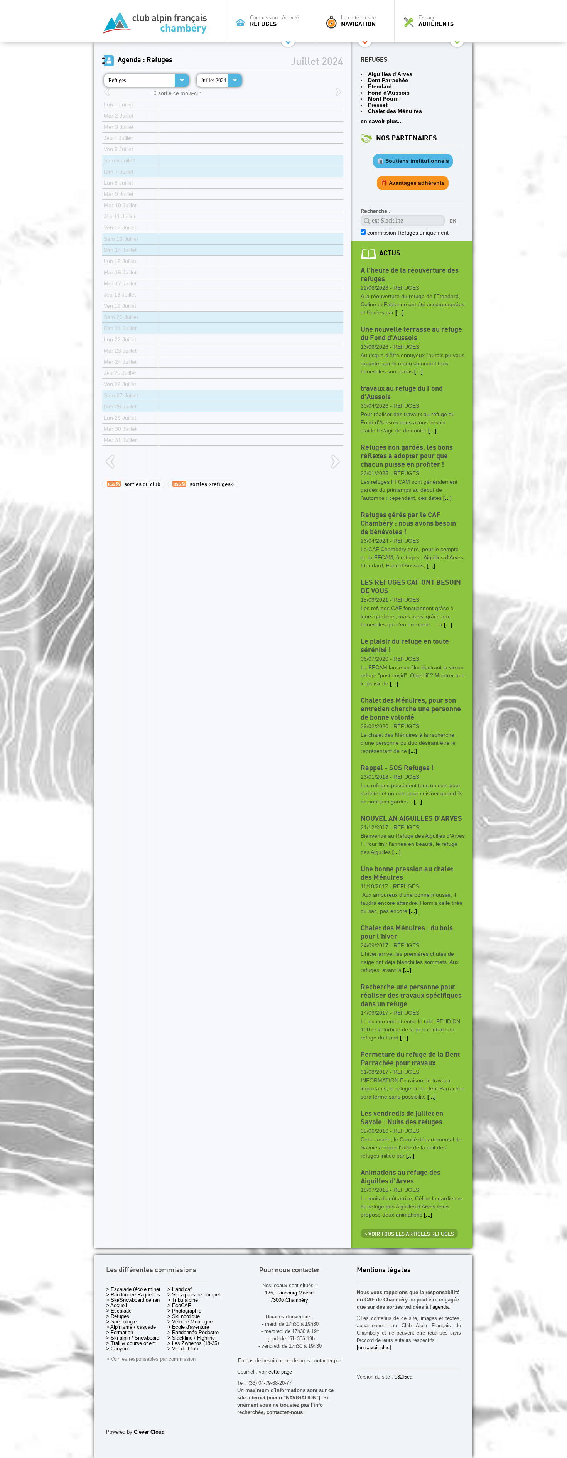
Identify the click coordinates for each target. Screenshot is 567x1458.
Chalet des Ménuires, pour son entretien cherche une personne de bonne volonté (411, 709)
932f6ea (403, 1377)
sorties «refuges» (210, 484)
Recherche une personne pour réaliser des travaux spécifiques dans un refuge (411, 996)
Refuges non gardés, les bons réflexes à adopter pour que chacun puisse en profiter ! (407, 456)
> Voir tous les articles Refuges (409, 1234)
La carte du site (358, 21)
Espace (436, 21)
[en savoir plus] (374, 1347)
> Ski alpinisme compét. (194, 1295)
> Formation (119, 1332)
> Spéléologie (121, 1322)
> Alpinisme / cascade (131, 1327)
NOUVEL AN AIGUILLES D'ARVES (411, 818)
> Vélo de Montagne (190, 1322)
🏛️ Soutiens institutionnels (413, 161)
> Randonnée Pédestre (193, 1332)
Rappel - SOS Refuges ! (397, 768)
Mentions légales (384, 1270)
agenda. (441, 1307)
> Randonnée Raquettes (133, 1295)
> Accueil (116, 1305)
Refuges (117, 80)
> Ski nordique (183, 1316)
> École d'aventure (188, 1327)
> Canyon (117, 1349)
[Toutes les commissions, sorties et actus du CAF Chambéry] (158, 25)
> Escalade (119, 1311)
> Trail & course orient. (131, 1343)
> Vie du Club (182, 1349)
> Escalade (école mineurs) (136, 1289)
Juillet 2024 (213, 80)
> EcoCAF (179, 1305)
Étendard (380, 86)
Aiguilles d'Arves (390, 74)
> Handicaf (179, 1289)
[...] (399, 312)
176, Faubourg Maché (289, 1293)
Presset (378, 105)
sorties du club (140, 484)
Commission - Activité (274, 21)
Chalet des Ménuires (395, 111)
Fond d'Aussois (389, 92)
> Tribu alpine (182, 1300)
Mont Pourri (383, 99)
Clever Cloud (149, 1432)
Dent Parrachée (388, 80)
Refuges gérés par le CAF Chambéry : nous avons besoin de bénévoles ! (408, 523)
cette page (280, 1372)
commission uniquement (407, 233)
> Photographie (184, 1311)
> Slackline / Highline (191, 1338)
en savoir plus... (382, 121)
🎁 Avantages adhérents (413, 183)
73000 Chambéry (289, 1300)
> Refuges (117, 1316)
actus (389, 253)
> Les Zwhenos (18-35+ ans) (199, 1343)
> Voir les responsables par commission (151, 1359)
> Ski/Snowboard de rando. (136, 1300)
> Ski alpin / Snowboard (132, 1338)
